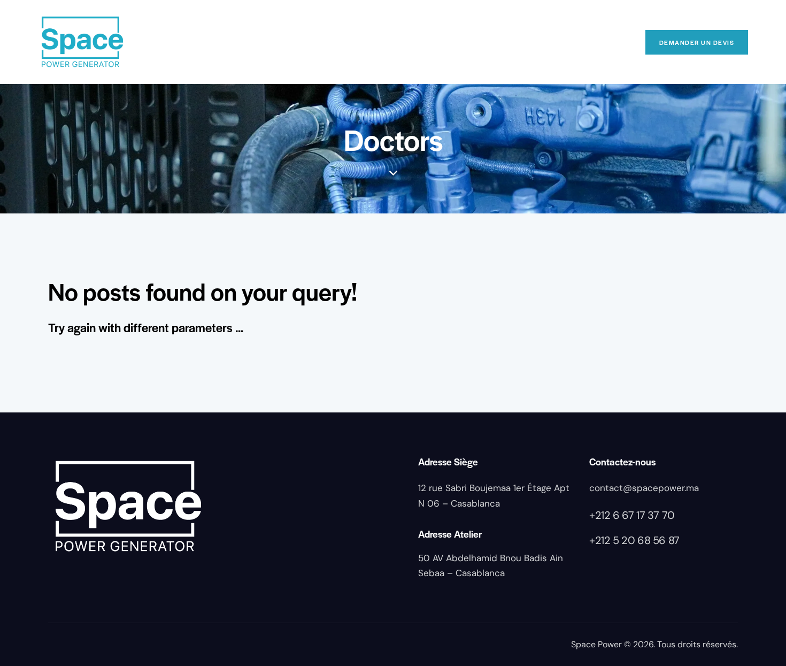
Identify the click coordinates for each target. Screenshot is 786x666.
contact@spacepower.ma (644, 488)
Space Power (596, 644)
